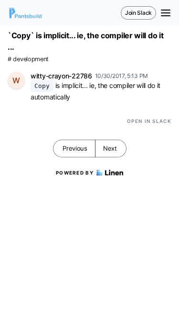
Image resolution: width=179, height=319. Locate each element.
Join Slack (138, 12)
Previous (75, 148)
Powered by (75, 173)
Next (110, 148)
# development (28, 59)
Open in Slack (149, 121)
